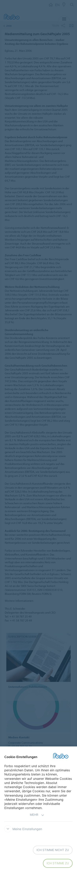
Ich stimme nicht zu (53, 850)
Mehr (34, 815)
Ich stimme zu (58, 863)
